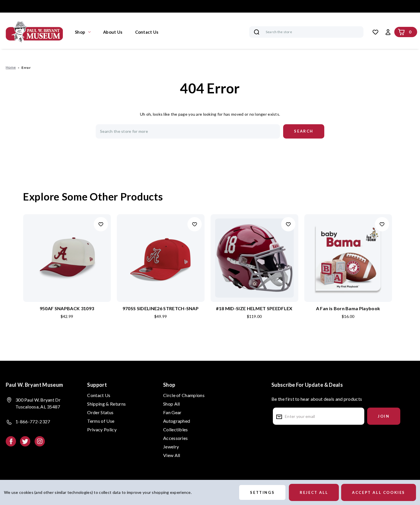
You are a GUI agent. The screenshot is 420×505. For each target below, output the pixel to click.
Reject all (314, 492)
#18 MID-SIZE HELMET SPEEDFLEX (254, 308)
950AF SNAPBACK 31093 (67, 308)
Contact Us (147, 32)
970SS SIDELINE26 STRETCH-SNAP (161, 308)
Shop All (171, 403)
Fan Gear (172, 412)
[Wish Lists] (375, 32)
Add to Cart (67, 267)
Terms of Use (100, 421)
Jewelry (171, 446)
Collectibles (175, 429)
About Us (112, 32)
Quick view (67, 249)
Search (256, 32)
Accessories (175, 438)
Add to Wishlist (101, 224)
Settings (262, 492)
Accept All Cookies (378, 492)
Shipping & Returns (106, 403)
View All (171, 455)
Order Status (100, 412)
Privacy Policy (101, 429)
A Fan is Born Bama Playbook (348, 308)
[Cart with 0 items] (401, 32)
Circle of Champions (184, 395)
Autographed (176, 421)
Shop (80, 32)
